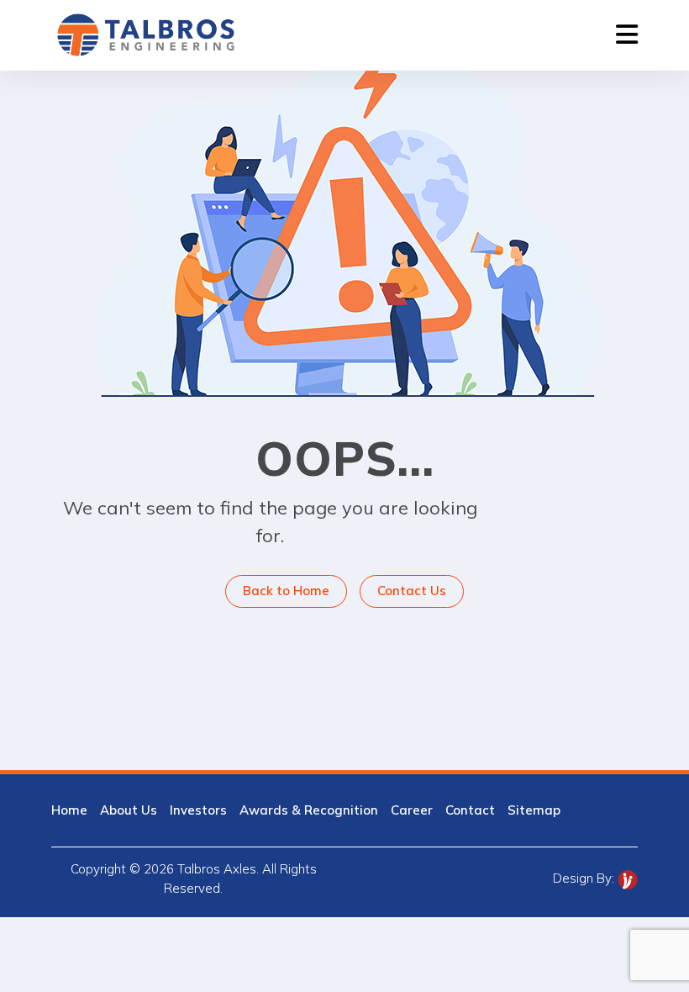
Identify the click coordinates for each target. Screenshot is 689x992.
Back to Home (286, 591)
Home (69, 810)
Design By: (585, 878)
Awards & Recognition (308, 810)
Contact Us (411, 591)
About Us (128, 810)
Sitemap (534, 810)
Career (412, 810)
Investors (198, 810)
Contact (470, 810)
